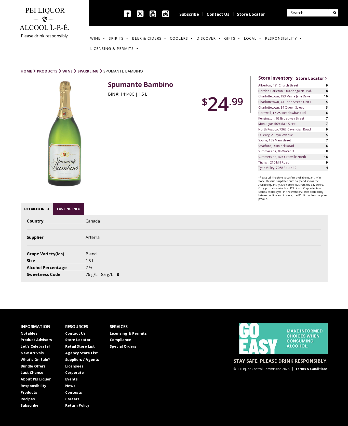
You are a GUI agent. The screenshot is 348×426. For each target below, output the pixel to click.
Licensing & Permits (112, 48)
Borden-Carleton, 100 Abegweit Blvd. (285, 91)
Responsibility (281, 38)
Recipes (28, 398)
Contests (73, 392)
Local (250, 38)
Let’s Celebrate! (35, 346)
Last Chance (32, 372)
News (70, 385)
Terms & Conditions (312, 369)
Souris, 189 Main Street (274, 140)
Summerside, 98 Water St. (276, 151)
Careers (72, 398)
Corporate (74, 372)
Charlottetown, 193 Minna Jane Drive (284, 96)
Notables (29, 333)
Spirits (116, 38)
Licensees (74, 366)
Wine (95, 38)
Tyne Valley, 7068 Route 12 (277, 168)
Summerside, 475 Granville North (282, 157)
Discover (206, 38)
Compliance (120, 339)
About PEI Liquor (36, 379)
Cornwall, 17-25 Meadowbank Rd (282, 113)
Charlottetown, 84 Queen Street (281, 107)
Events (71, 379)
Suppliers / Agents (82, 359)
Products (29, 392)
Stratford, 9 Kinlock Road (276, 146)
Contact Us (218, 14)
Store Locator (251, 14)
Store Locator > (312, 78)
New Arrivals (32, 352)
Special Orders (123, 346)
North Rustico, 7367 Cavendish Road (284, 129)
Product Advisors (36, 339)
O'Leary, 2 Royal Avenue (275, 135)
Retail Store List (80, 346)
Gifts (229, 38)
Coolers (179, 38)
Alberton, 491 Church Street (278, 85)
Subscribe (189, 14)
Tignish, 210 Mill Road (273, 162)
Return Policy (77, 405)
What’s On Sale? (35, 359)
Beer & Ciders (147, 38)
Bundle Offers (33, 366)
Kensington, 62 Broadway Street (281, 118)
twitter (140, 14)
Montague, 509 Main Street (277, 124)
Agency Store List (81, 352)
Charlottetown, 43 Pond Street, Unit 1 (285, 102)
